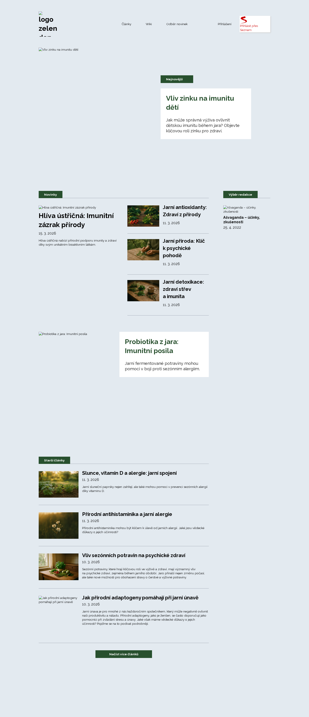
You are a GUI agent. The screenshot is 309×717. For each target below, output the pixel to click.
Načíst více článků (123, 654)
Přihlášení (224, 24)
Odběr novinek (177, 24)
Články (126, 24)
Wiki (149, 24)
